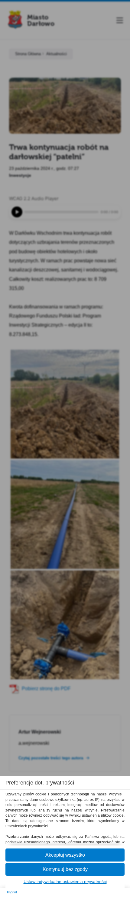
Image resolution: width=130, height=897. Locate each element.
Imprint (12, 892)
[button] (65, 855)
